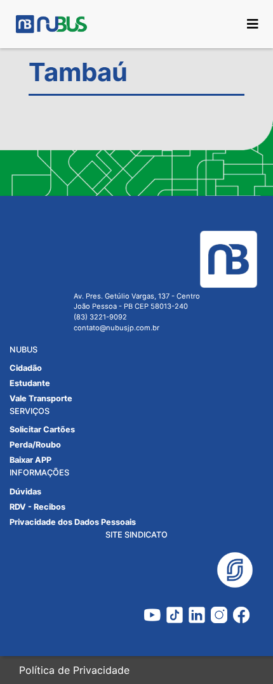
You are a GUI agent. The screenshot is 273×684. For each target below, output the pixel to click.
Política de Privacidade (74, 670)
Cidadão (26, 368)
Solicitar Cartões (42, 429)
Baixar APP (30, 460)
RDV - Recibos (37, 507)
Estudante (30, 383)
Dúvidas (25, 491)
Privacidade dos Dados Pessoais (73, 522)
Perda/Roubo (35, 444)
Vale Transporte (41, 398)
